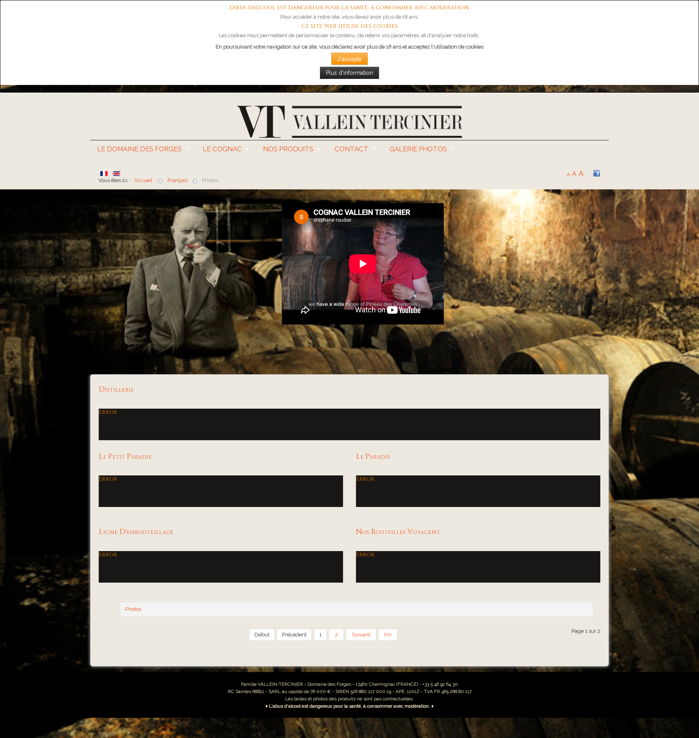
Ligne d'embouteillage (136, 532)
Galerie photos (418, 149)
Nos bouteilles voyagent (398, 532)
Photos (133, 609)
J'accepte (349, 59)
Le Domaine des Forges (139, 149)
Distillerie (116, 389)
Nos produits (288, 149)
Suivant (361, 635)
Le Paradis (373, 457)
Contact (352, 149)
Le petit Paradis (125, 457)
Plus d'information (349, 73)
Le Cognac (222, 149)
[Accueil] (349, 121)
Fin (388, 635)
